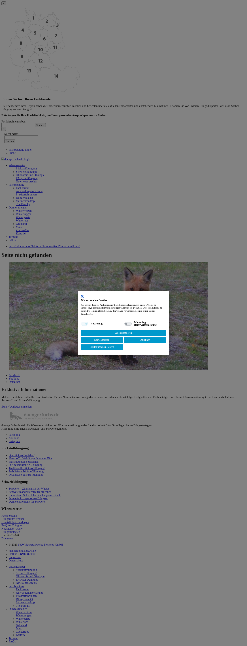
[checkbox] (84, 324)
